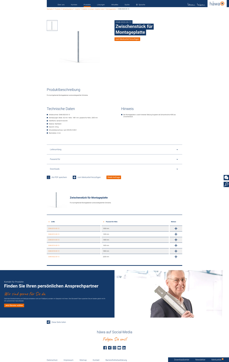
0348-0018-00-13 (53, 251)
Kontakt (96, 360)
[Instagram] (114, 347)
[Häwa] (207, 3)
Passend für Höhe (111, 222)
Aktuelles (114, 5)
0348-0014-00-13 (53, 240)
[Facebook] (105, 347)
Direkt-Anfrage (114, 177)
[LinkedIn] (124, 347)
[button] (140, 4)
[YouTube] (119, 347)
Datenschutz (52, 360)
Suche (127, 5)
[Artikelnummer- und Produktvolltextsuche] (226, 184)
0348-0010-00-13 (53, 228)
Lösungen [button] (101, 5)
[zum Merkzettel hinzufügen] (176, 228)
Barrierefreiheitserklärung (116, 360)
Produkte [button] (87, 5)
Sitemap (83, 360)
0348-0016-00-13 (53, 245)
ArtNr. (53, 222)
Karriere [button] (74, 5)
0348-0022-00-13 (53, 257)
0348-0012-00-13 (53, 234)
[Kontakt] (226, 177)
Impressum (68, 360)
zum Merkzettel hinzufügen (127, 39)
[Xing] (109, 347)
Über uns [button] (61, 5)
